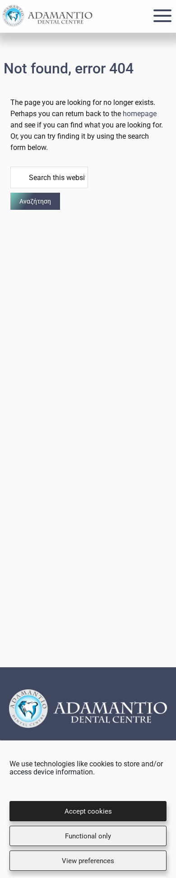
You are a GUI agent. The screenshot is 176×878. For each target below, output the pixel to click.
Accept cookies (88, 811)
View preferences (88, 861)
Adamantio (47, 16)
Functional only (88, 836)
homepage (140, 113)
